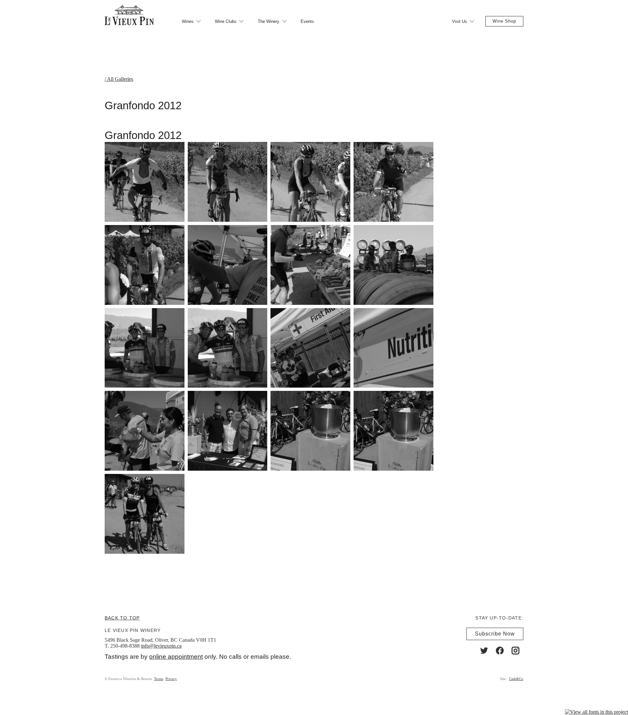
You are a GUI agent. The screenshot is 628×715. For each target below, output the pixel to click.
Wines (188, 21)
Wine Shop (504, 21)
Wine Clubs (225, 21)
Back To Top (122, 617)
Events (307, 21)
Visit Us (459, 21)
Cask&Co (516, 679)
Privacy (171, 679)
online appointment (176, 656)
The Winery (268, 21)
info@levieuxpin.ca (161, 646)
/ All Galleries (119, 79)
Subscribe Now (495, 634)
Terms (158, 679)
